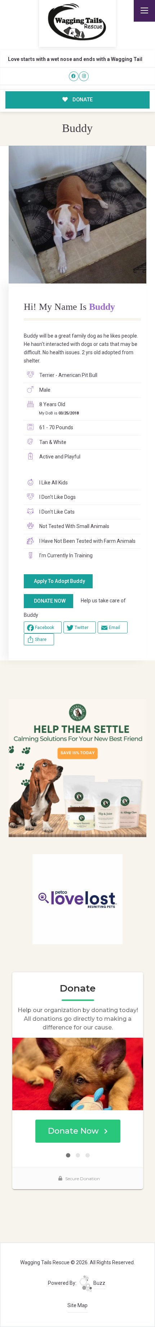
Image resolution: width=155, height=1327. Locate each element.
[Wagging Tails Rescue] (77, 22)
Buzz (98, 1283)
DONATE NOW (50, 601)
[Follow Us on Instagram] (84, 76)
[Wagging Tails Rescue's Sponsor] (78, 768)
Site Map (77, 1305)
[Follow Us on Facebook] (74, 76)
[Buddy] (78, 215)
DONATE (82, 99)
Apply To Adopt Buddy (59, 581)
